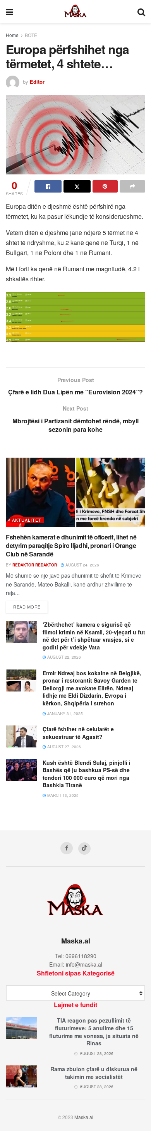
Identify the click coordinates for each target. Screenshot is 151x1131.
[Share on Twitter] (77, 186)
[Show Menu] (9, 11)
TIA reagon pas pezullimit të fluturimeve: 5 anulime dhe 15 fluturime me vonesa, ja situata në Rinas (94, 1031)
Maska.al (83, 1117)
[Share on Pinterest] (105, 186)
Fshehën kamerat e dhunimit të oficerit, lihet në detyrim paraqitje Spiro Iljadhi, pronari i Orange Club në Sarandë (71, 546)
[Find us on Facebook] (66, 848)
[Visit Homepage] (75, 11)
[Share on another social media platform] (132, 186)
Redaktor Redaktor (34, 565)
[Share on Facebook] (48, 186)
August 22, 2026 (63, 657)
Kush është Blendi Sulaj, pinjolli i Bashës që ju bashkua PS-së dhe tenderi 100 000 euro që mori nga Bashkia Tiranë (86, 774)
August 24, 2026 (81, 565)
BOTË (31, 35)
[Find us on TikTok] (84, 848)
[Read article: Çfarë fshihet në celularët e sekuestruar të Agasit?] (21, 736)
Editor (37, 81)
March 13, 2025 (62, 795)
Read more (30, 606)
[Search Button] (141, 11)
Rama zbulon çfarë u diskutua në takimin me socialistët (93, 1072)
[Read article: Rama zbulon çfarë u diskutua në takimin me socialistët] (21, 1076)
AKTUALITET (26, 520)
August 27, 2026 (63, 746)
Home (12, 35)
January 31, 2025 (64, 713)
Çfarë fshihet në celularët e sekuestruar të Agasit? (78, 732)
